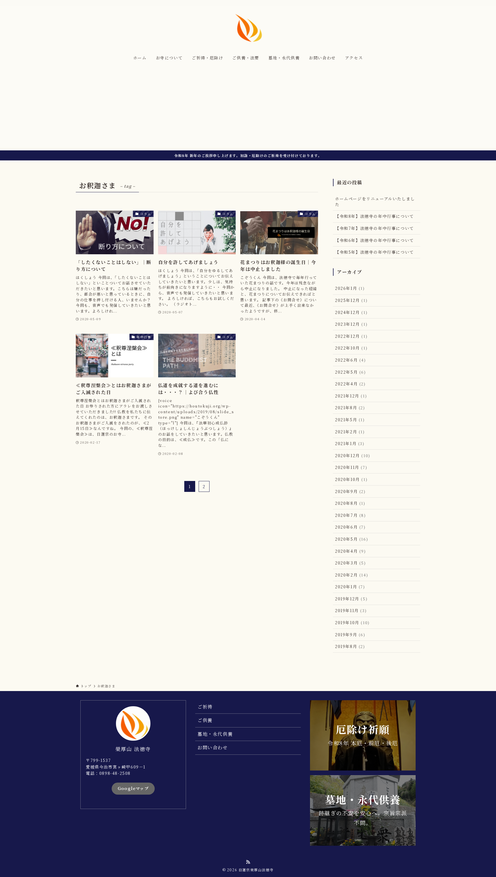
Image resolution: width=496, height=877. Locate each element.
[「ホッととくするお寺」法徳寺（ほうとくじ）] (248, 27)
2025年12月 (351, 300)
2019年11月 (351, 610)
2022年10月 (351, 348)
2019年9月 (350, 634)
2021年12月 (351, 396)
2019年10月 (352, 622)
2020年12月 (352, 455)
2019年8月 (350, 646)
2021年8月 (350, 407)
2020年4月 (350, 551)
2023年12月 (351, 324)
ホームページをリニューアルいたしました (375, 201)
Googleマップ (133, 788)
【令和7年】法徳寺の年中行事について (374, 228)
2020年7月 (350, 515)
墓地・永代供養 (215, 734)
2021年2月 (350, 431)
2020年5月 (351, 539)
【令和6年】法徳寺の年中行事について (374, 240)
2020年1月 (350, 586)
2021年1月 (350, 443)
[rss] (416, 3)
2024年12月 (351, 312)
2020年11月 (351, 467)
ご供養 (205, 720)
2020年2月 (351, 575)
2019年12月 (351, 599)
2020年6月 (350, 527)
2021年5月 (350, 419)
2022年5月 (350, 372)
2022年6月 (350, 360)
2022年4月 (350, 384)
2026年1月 (350, 288)
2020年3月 (350, 563)
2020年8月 (350, 503)
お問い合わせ (212, 747)
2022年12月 (351, 336)
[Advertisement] (248, 107)
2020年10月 (351, 479)
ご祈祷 (205, 706)
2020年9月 (350, 491)
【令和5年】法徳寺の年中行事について (374, 252)
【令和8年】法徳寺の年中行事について (374, 216)
